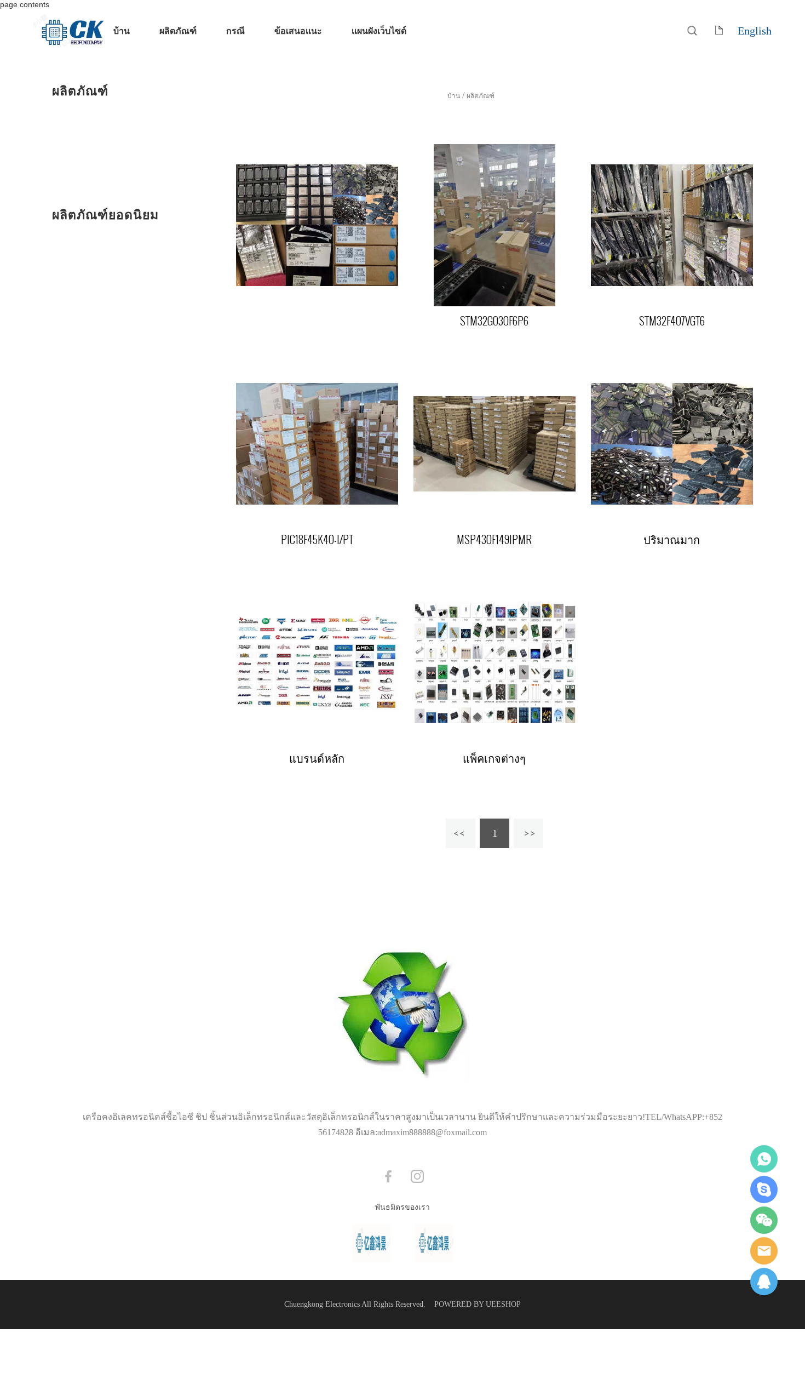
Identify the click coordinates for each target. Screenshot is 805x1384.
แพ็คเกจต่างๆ (494, 758)
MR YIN (764, 1281)
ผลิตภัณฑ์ (178, 30)
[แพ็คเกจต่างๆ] (494, 662)
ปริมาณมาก (671, 539)
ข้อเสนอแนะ (298, 30)
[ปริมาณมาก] (672, 444)
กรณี (235, 30)
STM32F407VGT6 (672, 321)
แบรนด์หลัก (316, 758)
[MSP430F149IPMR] (494, 444)
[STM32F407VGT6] (672, 225)
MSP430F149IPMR (494, 539)
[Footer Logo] (402, 1016)
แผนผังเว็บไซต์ (379, 30)
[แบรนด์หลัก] (317, 662)
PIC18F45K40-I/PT (317, 539)
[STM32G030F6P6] (494, 225)
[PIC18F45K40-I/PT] (317, 444)
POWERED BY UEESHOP (477, 1304)
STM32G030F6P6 (494, 321)
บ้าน (121, 30)
